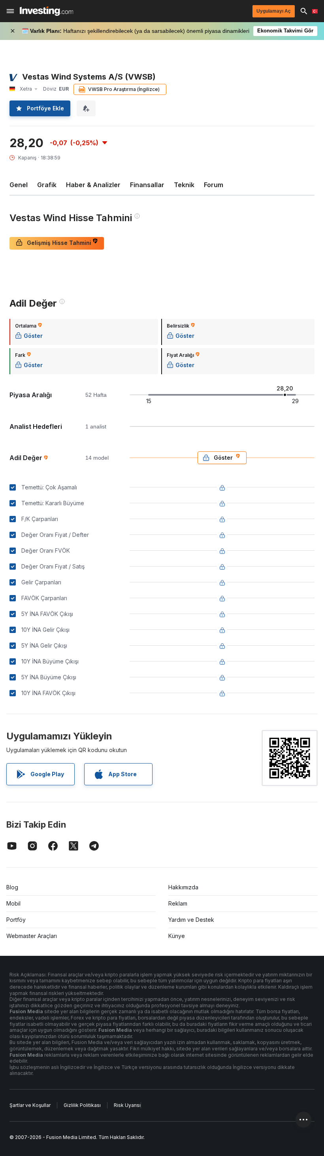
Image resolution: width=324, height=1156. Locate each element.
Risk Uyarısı (127, 1105)
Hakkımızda (183, 887)
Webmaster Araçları (31, 935)
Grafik (47, 185)
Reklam (177, 903)
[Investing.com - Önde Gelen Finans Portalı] (46, 11)
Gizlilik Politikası (82, 1105)
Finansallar (147, 185)
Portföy (16, 919)
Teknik (184, 185)
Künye (176, 935)
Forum (213, 185)
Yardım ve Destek (191, 919)
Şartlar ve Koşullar (30, 1105)
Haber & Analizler (93, 185)
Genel (18, 185)
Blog (12, 887)
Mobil (13, 903)
